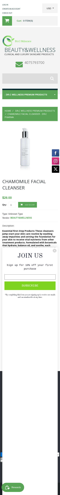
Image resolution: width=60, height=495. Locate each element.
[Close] (54, 250)
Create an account (11, 9)
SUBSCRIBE (30, 285)
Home (8, 110)
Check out (7, 13)
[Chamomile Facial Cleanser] (24, 128)
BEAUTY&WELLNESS (21, 218)
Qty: (4, 204)
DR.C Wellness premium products (35, 110)
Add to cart (29, 205)
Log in (5, 5)
